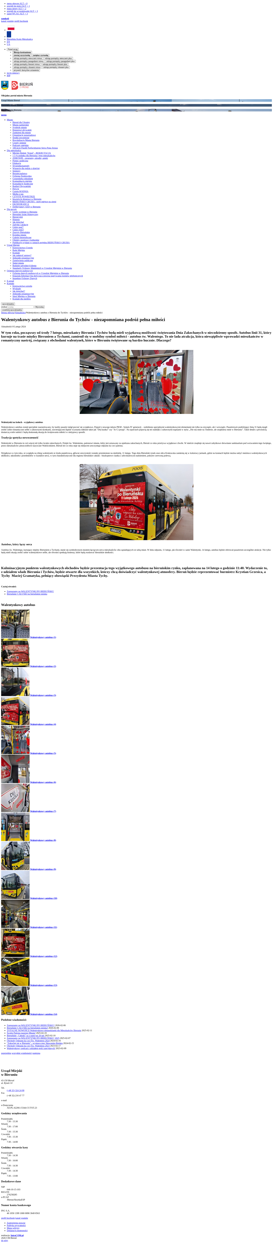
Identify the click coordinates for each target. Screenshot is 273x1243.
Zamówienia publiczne (23, 260)
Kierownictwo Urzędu (23, 247)
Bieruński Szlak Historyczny (25, 214)
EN (8, 42)
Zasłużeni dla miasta (22, 132)
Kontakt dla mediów (22, 299)
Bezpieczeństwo (20, 173)
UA (8, 44)
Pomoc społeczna (20, 160)
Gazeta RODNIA (20, 191)
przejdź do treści (18, 6)
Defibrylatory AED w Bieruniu (27, 207)
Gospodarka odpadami (23, 178)
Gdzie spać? (18, 227)
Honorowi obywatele (22, 130)
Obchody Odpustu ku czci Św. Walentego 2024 (28, 1040)
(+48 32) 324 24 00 (15, 1090)
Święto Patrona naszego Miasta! (21, 1033)
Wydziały (17, 288)
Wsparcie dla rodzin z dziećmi (26, 168)
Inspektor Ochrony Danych (25, 278)
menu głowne (17, 3)
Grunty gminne (19, 143)
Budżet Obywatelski (22, 186)
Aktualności (20, 312)
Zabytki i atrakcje (20, 224)
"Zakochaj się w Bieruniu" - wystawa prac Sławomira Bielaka (35, 1043)
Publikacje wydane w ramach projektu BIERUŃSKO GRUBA (41, 242)
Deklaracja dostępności (17, 1230)
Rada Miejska (19, 250)
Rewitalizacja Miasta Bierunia (26, 140)
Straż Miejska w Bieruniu (24, 296)
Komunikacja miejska (22, 181)
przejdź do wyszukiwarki (22, 11)
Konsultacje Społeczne (23, 184)
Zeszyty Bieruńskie (21, 232)
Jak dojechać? (19, 291)
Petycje (16, 189)
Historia (16, 219)
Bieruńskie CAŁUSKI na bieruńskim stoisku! (27, 1028)
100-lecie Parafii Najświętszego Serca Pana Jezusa (35, 148)
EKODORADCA (21, 204)
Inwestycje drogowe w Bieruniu (27, 199)
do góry (4, 1240)
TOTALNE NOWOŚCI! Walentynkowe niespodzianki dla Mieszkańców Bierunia (44, 1030)
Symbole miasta (20, 127)
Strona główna (7, 312)
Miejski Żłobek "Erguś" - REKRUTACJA (32, 153)
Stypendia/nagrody (21, 166)
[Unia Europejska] (9, 36)
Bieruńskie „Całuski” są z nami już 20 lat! (26, 1035)
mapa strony (16, 8)
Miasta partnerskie (21, 125)
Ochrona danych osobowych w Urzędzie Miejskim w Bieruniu (41, 273)
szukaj (4, 307)
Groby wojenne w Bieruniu (25, 212)
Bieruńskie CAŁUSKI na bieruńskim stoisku (27, 594)
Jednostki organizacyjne (23, 258)
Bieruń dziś (18, 217)
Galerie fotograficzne (22, 237)
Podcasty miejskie (21, 145)
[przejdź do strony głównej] (17, 91)
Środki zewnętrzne (21, 137)
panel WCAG (17, 14)
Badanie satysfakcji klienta (24, 265)
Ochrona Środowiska (22, 176)
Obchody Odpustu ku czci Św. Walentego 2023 (28, 1046)
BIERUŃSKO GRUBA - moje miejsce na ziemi (34, 201)
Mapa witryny (13, 1228)
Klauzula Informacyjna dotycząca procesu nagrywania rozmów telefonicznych (48, 276)
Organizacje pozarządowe (24, 135)
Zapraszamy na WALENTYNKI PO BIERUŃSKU (30, 591)
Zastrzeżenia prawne (16, 1223)
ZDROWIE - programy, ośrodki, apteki (30, 158)
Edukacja (17, 163)
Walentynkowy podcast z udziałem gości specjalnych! (31, 1048)
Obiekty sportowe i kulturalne (26, 240)
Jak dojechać (18, 222)
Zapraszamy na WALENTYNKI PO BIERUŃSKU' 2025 (33, 1038)
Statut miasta (18, 263)
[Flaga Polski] (11, 30)
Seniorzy (16, 171)
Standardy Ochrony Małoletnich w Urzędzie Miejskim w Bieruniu (42, 268)
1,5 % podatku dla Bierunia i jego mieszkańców (34, 155)
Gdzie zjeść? (18, 230)
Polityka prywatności (16, 1225)
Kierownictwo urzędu (22, 286)
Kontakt (16, 253)
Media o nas (18, 194)
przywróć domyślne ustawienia (26, 70)
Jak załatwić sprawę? (22, 255)
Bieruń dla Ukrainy (21, 122)
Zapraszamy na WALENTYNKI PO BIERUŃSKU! (31, 1025)
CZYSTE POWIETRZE (24, 196)
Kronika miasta (19, 235)
